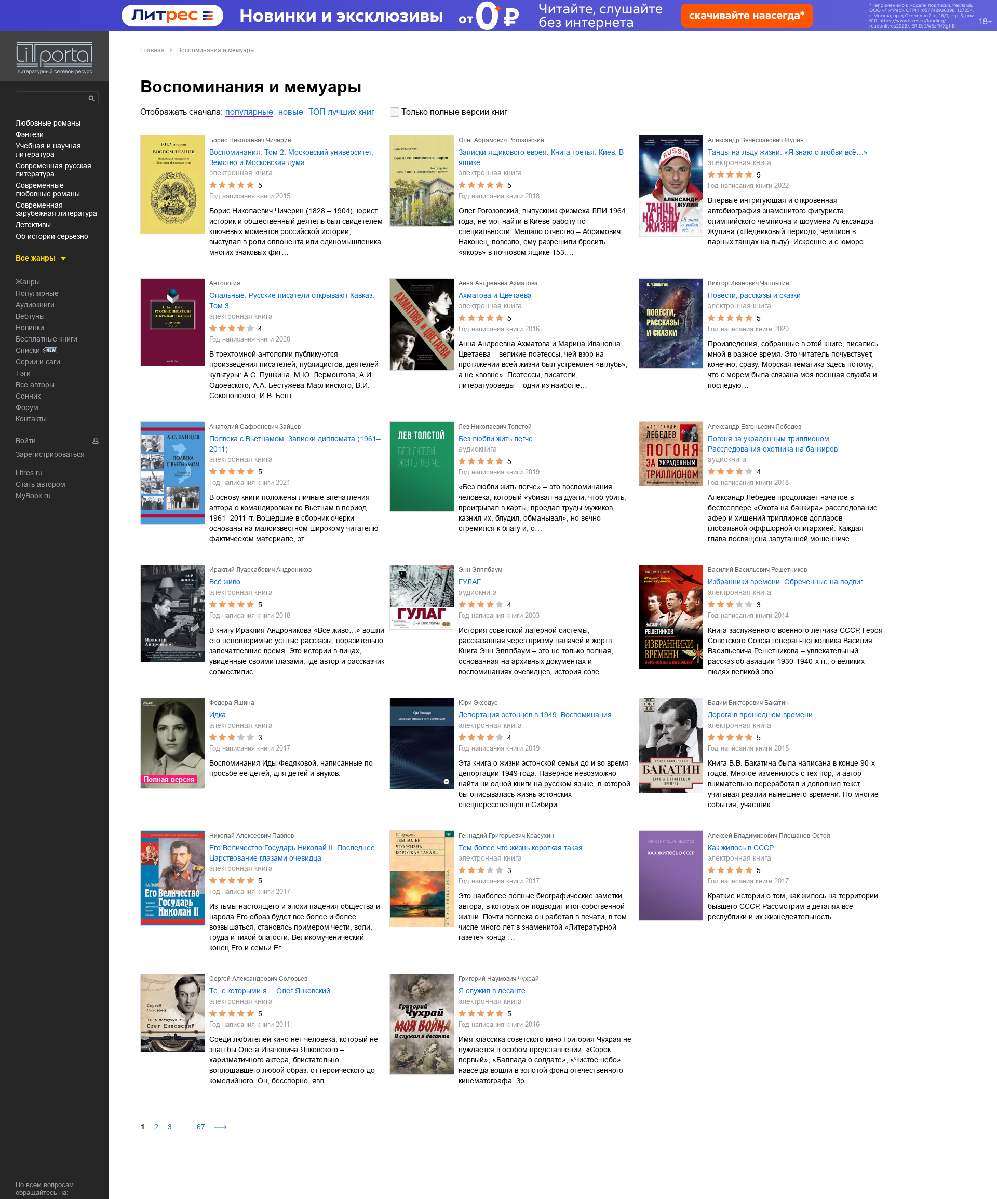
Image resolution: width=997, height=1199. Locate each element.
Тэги (23, 373)
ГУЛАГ (470, 582)
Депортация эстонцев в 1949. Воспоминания (535, 715)
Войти (26, 441)
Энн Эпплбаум (480, 570)
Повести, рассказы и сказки (754, 295)
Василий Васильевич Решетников (757, 570)
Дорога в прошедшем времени (760, 715)
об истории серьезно (52, 236)
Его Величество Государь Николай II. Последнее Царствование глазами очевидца (292, 852)
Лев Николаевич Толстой (495, 426)
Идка (217, 715)
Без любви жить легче (496, 438)
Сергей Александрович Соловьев (258, 979)
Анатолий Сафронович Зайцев (255, 426)
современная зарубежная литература (56, 209)
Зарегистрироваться (50, 454)
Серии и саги (38, 362)
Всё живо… (228, 582)
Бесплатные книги (46, 339)
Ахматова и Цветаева (495, 295)
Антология (224, 283)
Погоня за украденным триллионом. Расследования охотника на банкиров (773, 443)
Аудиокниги (35, 305)
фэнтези (30, 134)
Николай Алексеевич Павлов (251, 835)
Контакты (31, 419)
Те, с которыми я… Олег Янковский (269, 991)
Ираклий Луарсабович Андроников (260, 570)
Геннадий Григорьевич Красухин (506, 835)
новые (290, 111)
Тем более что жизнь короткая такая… (524, 847)
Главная (152, 50)
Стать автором (40, 484)
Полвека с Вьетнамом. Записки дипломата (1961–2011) (295, 443)
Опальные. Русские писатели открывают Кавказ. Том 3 (291, 300)
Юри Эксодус (478, 702)
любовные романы (48, 123)
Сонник (28, 396)
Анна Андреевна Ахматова (498, 283)
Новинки (30, 327)
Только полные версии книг (454, 111)
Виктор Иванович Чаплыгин (748, 283)
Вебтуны (30, 316)
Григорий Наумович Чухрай (499, 979)
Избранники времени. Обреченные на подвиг (785, 582)
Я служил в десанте (492, 991)
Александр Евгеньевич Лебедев (754, 426)
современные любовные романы (48, 189)
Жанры (28, 282)
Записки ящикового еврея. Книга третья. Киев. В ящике (541, 157)
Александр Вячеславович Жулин (756, 140)
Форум (27, 407)
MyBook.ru (33, 496)
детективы (33, 225)
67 (201, 1127)
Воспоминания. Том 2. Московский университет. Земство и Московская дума (291, 157)
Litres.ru (29, 473)
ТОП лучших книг (341, 111)
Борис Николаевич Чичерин (250, 140)
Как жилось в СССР (741, 847)
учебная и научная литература (48, 150)
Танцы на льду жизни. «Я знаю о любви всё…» (788, 152)
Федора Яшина (231, 702)
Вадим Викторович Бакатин (748, 702)
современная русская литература (53, 169)
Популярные (37, 293)
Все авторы (35, 384)
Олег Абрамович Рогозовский (501, 140)
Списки (28, 350)
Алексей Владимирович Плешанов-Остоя (769, 835)
